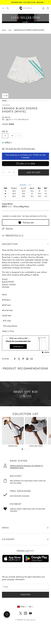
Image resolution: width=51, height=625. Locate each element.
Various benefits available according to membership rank (26, 467)
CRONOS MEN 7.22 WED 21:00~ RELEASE (24, 2)
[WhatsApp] (27, 359)
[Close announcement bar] (48, 2)
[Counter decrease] (4, 172)
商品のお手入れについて (14, 235)
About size (9, 228)
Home (4, 30)
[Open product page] (13, 430)
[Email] (31, 359)
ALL (10, 30)
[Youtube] (30, 613)
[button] (3, 8)
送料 (7, 119)
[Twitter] (19, 359)
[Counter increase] (14, 172)
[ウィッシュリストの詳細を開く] (7, 614)
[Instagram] (25, 613)
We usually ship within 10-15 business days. (20, 148)
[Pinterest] (23, 359)
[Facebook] (15, 359)
